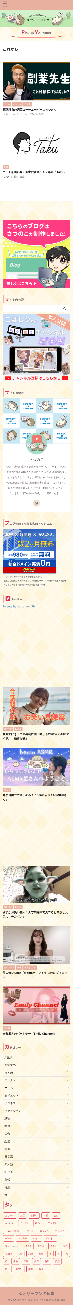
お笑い (34, 1215)
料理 (41, 1253)
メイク (28, 1246)
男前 (41, 114)
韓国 (30, 1268)
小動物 (8, 1253)
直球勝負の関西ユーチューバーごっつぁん (30, 109)
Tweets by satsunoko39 (19, 606)
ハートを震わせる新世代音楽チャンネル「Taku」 (34, 172)
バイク (36, 1238)
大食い (53, 1246)
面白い (19, 1268)
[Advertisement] (36, 646)
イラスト (29, 1230)
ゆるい (38, 1223)
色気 (47, 1261)
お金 (5, 114)
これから (14, 114)
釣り (7, 1268)
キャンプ (59, 1230)
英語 (57, 1261)
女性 (65, 1246)
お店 (22, 1215)
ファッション (12, 1246)
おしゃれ (9, 1215)
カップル (44, 1230)
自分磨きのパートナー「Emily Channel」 (29, 1033)
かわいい (9, 1223)
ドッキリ (22, 1238)
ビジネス (33, 114)
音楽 (22, 176)
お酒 (45, 1215)
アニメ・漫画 (12, 1230)
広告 (20, 1253)
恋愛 (30, 1253)
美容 (36, 1261)
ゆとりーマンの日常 (36, 1293)
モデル (41, 1246)
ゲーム (23, 114)
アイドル (52, 1223)
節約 (26, 1261)
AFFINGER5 (58, 1299)
